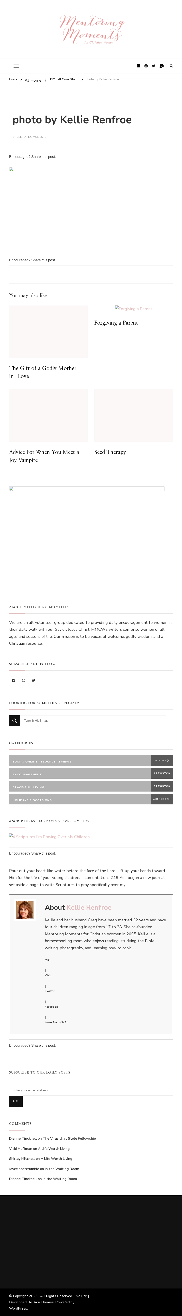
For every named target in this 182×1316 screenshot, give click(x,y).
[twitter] (33, 680)
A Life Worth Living (54, 1148)
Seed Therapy (110, 452)
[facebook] (13, 680)
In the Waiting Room (62, 1168)
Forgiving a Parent (116, 323)
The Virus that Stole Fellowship (69, 1138)
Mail (47, 960)
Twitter (50, 991)
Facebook (51, 1007)
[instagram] (23, 680)
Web (48, 975)
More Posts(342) (56, 1022)
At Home (33, 80)
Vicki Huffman (20, 1148)
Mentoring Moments (31, 137)
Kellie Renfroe (89, 907)
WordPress (18, 1308)
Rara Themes (43, 1302)
